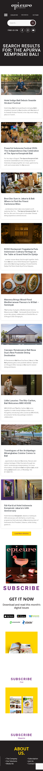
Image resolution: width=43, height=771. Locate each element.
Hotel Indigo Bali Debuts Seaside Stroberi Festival (20, 101)
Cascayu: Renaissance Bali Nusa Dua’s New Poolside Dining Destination (20, 353)
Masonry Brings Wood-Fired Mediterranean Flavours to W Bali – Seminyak (21, 302)
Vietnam (36, 15)
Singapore (14, 15)
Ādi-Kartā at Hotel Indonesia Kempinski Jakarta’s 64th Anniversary (18, 508)
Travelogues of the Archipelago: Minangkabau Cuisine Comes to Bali (20, 453)
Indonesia (24, 15)
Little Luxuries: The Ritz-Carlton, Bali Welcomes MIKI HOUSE (20, 401)
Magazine (21, 736)
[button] (6, 15)
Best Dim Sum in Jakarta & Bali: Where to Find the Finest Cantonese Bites (19, 201)
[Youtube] (33, 30)
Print (21, 680)
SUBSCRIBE (21, 588)
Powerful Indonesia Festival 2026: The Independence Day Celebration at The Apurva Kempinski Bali (21, 151)
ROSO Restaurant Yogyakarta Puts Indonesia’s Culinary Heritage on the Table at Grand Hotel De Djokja (21, 252)
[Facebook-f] (22, 30)
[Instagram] (28, 30)
